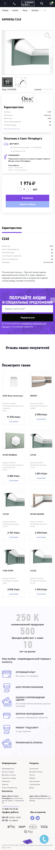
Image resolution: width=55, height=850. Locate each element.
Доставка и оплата (9, 775)
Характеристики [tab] (12, 228)
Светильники (34, 781)
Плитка (32, 775)
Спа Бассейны (34, 784)
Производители (8, 768)
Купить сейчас (27, 204)
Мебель (32, 778)
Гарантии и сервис (9, 778)
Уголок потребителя (9, 788)
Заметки (5, 784)
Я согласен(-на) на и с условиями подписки (24, 325)
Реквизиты (6, 781)
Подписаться (28, 317)
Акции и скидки (8, 772)
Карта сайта (6, 847)
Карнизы (47, 115)
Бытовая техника (35, 772)
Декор (31, 788)
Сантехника (33, 768)
